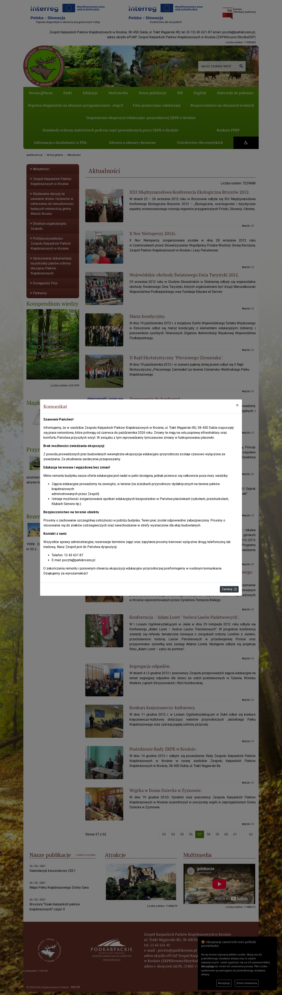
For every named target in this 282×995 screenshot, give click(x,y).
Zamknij (227, 589)
